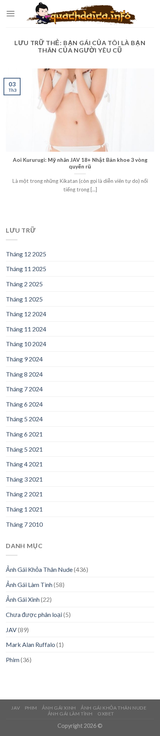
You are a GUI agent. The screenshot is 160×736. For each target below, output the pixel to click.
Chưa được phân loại (34, 614)
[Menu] (10, 13)
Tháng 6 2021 (24, 434)
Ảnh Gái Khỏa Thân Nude (39, 569)
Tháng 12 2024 (26, 313)
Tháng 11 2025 (26, 268)
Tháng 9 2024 (24, 359)
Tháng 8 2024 (24, 374)
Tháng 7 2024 (24, 389)
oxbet (105, 714)
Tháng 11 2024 (26, 329)
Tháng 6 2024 (24, 404)
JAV (11, 629)
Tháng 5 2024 (24, 418)
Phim (12, 659)
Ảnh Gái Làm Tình (29, 584)
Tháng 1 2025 (24, 299)
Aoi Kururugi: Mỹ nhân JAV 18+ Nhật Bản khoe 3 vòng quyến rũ (80, 163)
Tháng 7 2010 (24, 524)
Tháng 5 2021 (24, 449)
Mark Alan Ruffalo (30, 644)
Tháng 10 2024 (26, 343)
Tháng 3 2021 (24, 479)
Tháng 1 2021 (24, 509)
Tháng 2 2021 (24, 494)
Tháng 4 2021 (24, 464)
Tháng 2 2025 (24, 283)
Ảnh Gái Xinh (23, 599)
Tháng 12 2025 (26, 254)
